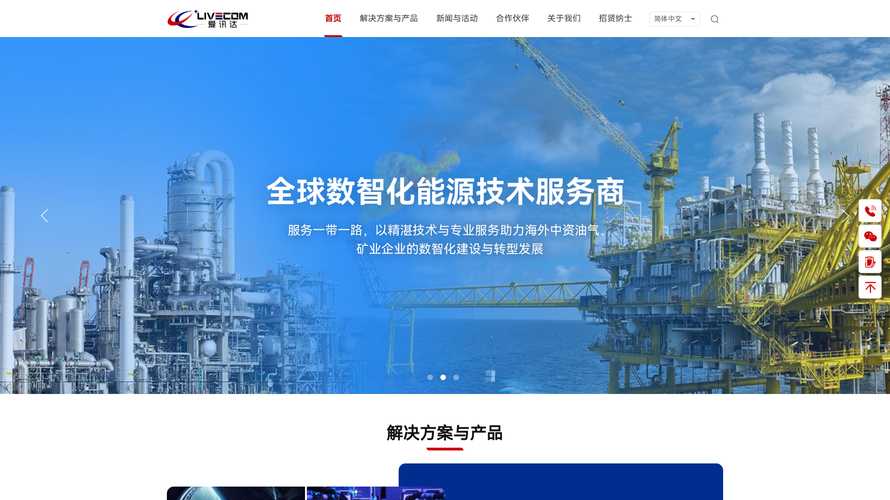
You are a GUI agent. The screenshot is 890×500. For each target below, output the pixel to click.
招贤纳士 (615, 18)
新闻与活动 (457, 18)
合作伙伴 (512, 18)
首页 (333, 18)
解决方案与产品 (389, 18)
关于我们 (564, 18)
